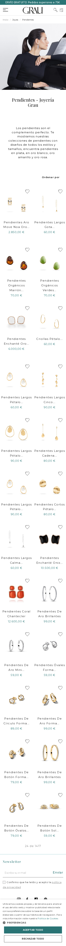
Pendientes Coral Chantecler (16, 614)
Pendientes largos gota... (49, 225)
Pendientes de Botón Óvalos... (16, 828)
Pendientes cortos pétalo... (49, 507)
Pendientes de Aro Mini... (16, 667)
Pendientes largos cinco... (49, 400)
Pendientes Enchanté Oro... (16, 341)
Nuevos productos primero (50, 177)
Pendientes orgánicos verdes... (49, 285)
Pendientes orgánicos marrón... (16, 285)
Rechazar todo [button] (33, 938)
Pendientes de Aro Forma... (49, 721)
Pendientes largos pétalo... (16, 400)
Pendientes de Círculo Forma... (16, 721)
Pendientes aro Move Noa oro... (16, 225)
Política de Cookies (48, 918)
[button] (33, 922)
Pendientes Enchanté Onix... (49, 560)
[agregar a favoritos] (27, 191)
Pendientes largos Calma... (16, 560)
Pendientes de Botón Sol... (49, 828)
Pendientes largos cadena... (49, 453)
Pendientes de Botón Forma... (16, 774)
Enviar (58, 872)
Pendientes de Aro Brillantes (49, 614)
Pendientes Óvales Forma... (49, 667)
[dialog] (33, 922)
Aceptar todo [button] (33, 929)
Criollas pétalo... (49, 339)
